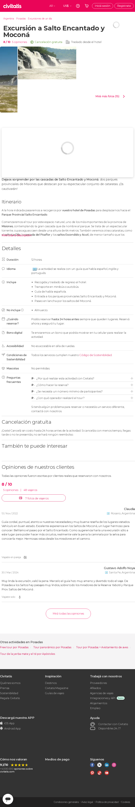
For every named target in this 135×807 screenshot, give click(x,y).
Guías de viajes (54, 693)
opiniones (20, 42)
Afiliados (95, 688)
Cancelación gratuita (48, 42)
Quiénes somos (10, 683)
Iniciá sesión (102, 5)
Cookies (125, 802)
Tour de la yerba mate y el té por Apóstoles (27, 653)
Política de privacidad (107, 802)
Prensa (4, 688)
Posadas (21, 18)
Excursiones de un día (40, 18)
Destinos (50, 683)
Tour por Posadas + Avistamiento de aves (102, 647)
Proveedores (98, 683)
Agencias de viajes (101, 693)
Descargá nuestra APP (17, 718)
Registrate (124, 5)
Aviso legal (87, 802)
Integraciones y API (102, 698)
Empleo (95, 708)
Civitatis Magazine (56, 688)
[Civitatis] (12, 6)
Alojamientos (98, 703)
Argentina (8, 18)
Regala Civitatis (10, 698)
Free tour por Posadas (14, 647)
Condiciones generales (66, 802)
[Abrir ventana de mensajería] (8, 799)
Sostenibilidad (9, 693)
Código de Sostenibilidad (95, 355)
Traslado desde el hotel (86, 42)
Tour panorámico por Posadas (52, 647)
